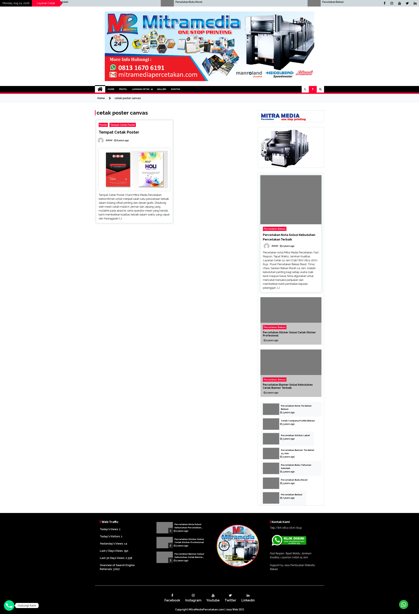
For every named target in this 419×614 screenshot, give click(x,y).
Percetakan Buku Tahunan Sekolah (296, 466)
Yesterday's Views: (112, 543)
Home (111, 89)
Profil (123, 89)
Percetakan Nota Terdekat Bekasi (296, 407)
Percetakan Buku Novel (104, 2)
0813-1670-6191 (292, 527)
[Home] (100, 89)
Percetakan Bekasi (248, 2)
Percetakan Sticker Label (295, 435)
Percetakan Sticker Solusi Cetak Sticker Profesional (289, 334)
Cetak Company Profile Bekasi (298, 420)
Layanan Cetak (141, 89)
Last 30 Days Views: (113, 558)
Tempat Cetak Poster (122, 124)
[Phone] (9, 605)
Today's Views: (109, 529)
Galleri (161, 89)
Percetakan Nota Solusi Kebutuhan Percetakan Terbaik (187, 526)
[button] (305, 89)
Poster (103, 124)
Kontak (175, 89)
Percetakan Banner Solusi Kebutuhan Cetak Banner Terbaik (288, 386)
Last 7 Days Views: (112, 550)
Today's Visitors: (110, 536)
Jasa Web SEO (235, 609)
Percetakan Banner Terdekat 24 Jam (297, 452)
